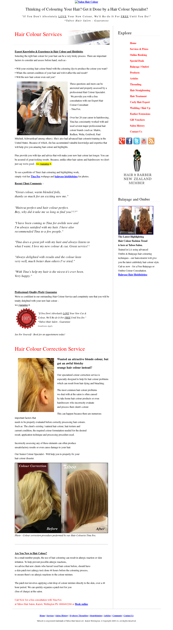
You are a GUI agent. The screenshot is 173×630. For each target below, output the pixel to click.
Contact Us (129, 615)
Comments (117, 615)
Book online (81, 604)
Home (42, 615)
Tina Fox (35, 176)
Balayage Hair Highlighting (132, 274)
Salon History (61, 615)
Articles (107, 615)
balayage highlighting (66, 176)
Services (50, 615)
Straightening (96, 615)
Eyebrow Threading (79, 615)
